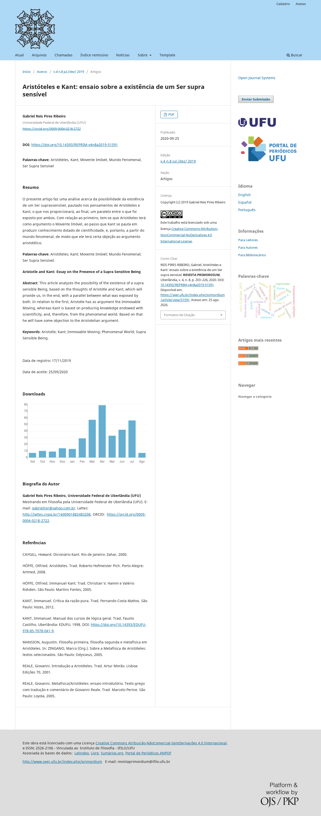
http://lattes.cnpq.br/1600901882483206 (57, 514)
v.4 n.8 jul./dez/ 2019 (68, 71)
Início (27, 71)
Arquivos (39, 55)
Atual (19, 55)
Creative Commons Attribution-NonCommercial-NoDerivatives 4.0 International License (189, 234)
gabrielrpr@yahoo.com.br (53, 508)
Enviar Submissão (256, 99)
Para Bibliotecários (252, 255)
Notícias (123, 55)
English (244, 194)
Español (245, 202)
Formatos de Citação (179, 315)
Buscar (296, 55)
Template (167, 55)
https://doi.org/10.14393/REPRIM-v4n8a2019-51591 (74, 144)
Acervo (42, 71)
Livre (95, 753)
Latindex (81, 753)
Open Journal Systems (256, 77)
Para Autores (248, 247)
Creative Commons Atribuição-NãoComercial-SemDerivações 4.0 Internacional (161, 743)
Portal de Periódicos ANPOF (148, 753)
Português (247, 209)
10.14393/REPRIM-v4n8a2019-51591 (187, 285)
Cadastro (283, 4)
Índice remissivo (94, 55)
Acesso (301, 4)
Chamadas (63, 55)
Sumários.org (112, 753)
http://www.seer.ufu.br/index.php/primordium (62, 761)
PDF (171, 114)
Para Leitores (248, 240)
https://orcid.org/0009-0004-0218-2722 (52, 128)
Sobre (143, 55)
